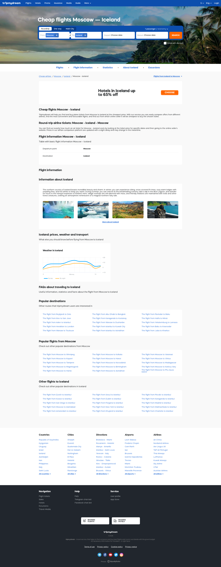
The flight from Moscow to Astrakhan (108, 371)
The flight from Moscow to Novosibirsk (109, 363)
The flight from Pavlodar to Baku (156, 314)
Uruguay (42, 446)
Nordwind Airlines (161, 443)
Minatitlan (72, 467)
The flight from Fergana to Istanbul (107, 403)
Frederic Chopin (132, 443)
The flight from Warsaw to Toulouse (58, 330)
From (42, 35)
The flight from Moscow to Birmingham (109, 367)
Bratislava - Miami (104, 440)
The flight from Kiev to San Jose (57, 318)
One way (58, 29)
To (73, 35)
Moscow (58, 76)
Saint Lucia (44, 470)
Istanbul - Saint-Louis (105, 450)
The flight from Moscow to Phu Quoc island (158, 371)
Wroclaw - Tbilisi (103, 460)
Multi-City (70, 29)
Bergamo (72, 464)
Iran (40, 460)
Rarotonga (72, 470)
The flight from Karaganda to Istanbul (158, 399)
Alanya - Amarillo (103, 446)
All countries (44, 474)
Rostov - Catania (103, 457)
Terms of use (89, 547)
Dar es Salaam (74, 450)
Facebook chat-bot (83, 503)
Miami (127, 464)
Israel (41, 450)
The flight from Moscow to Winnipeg (59, 354)
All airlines (157, 474)
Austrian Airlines (160, 470)
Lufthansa (157, 457)
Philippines (43, 464)
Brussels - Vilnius (103, 470)
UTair (155, 467)
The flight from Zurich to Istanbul (57, 395)
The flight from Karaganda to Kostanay (109, 318)
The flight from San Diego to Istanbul (59, 403)
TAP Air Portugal (160, 450)
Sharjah (71, 440)
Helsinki (71, 460)
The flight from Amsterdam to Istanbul (59, 411)
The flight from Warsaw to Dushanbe (108, 322)
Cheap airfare (45, 76)
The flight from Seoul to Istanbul (106, 395)
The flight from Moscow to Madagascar (159, 363)
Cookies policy (117, 547)
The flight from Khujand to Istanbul (107, 411)
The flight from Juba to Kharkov (155, 330)
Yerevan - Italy (102, 453)
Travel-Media (45, 509)
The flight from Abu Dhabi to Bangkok (108, 314)
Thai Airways (158, 453)
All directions (101, 474)
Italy (40, 467)
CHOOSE (170, 92)
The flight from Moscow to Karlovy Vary (159, 367)
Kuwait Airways (160, 460)
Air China (157, 440)
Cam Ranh (129, 446)
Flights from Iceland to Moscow (167, 76)
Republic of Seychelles (49, 440)
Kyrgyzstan (43, 443)
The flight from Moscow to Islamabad (59, 407)
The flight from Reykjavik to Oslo (57, 314)
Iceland (67, 76)
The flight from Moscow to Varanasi (157, 354)
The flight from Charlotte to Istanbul (157, 411)
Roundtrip (45, 29)
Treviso (128, 460)
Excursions (43, 506)
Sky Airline (157, 464)
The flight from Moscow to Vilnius (156, 358)
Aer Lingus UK (159, 446)
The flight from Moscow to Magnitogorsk (60, 367)
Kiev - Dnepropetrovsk (106, 464)
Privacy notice (131, 547)
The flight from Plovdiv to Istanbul (156, 395)
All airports (129, 474)
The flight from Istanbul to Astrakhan (108, 330)
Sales (41, 499)
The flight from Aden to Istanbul (57, 322)
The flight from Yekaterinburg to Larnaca (159, 322)
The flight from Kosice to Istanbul (57, 399)
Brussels (128, 453)
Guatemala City (74, 446)
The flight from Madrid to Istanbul (156, 403)
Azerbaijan (43, 457)
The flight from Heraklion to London (58, 326)
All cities (71, 474)
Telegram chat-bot (83, 499)
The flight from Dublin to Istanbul (106, 399)
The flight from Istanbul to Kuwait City (108, 326)
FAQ (77, 496)
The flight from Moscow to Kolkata (107, 354)
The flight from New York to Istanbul (108, 407)
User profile (115, 496)
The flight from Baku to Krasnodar (156, 326)
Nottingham (73, 453)
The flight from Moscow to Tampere (58, 363)
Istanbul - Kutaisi (103, 467)
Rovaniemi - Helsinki (105, 443)
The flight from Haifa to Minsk (155, 318)
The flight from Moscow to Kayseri (58, 358)
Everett (71, 443)
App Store (114, 499)
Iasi (126, 450)
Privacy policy (102, 547)
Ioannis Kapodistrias (133, 457)
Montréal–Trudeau (133, 467)
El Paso (71, 457)
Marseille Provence (133, 470)
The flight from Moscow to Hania (57, 371)
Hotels (42, 503)
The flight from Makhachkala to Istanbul (159, 407)
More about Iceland (110, 222)
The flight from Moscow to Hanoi (106, 358)
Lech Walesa (130, 440)
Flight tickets (44, 496)
